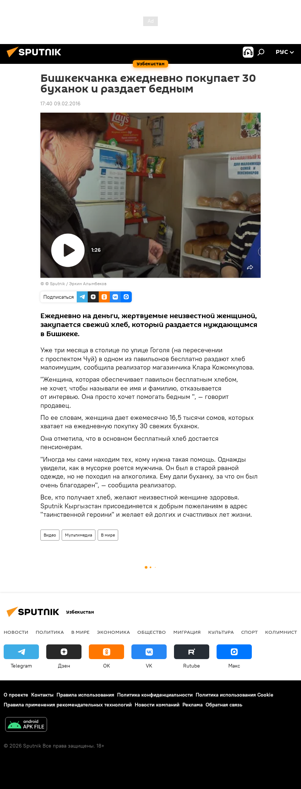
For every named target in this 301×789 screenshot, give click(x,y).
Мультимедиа (78, 535)
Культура (221, 632)
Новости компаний (157, 704)
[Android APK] (26, 725)
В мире (108, 535)
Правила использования (85, 694)
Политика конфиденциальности (155, 694)
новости (16, 632)
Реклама (192, 704)
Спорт (249, 632)
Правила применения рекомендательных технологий (68, 704)
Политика (50, 632)
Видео (50, 535)
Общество (151, 632)
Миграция (187, 632)
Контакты (42, 694)
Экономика (113, 632)
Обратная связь (224, 704)
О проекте (16, 694)
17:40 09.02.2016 (60, 103)
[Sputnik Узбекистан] (36, 58)
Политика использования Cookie (234, 694)
